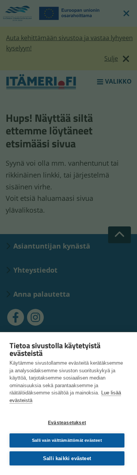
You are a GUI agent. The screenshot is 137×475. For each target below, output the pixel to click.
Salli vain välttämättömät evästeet (67, 440)
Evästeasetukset (67, 422)
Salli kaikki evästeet (67, 458)
